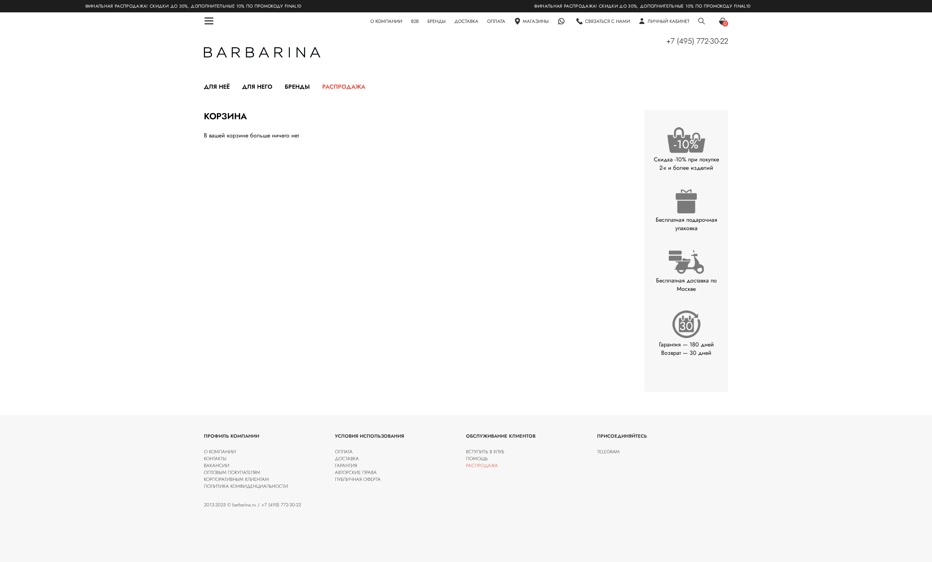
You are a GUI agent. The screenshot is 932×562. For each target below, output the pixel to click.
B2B (415, 21)
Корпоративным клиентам (236, 479)
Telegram (608, 451)
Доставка (347, 458)
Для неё (217, 87)
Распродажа (343, 87)
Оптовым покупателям (232, 472)
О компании (220, 451)
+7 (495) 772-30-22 (697, 41)
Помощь (477, 458)
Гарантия (346, 465)
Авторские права (356, 472)
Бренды (297, 87)
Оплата (344, 451)
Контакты (215, 458)
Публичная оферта (358, 479)
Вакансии (216, 465)
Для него (257, 87)
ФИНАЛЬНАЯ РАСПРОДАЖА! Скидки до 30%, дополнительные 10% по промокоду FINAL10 (173, 6)
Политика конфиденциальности (246, 486)
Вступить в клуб (485, 451)
